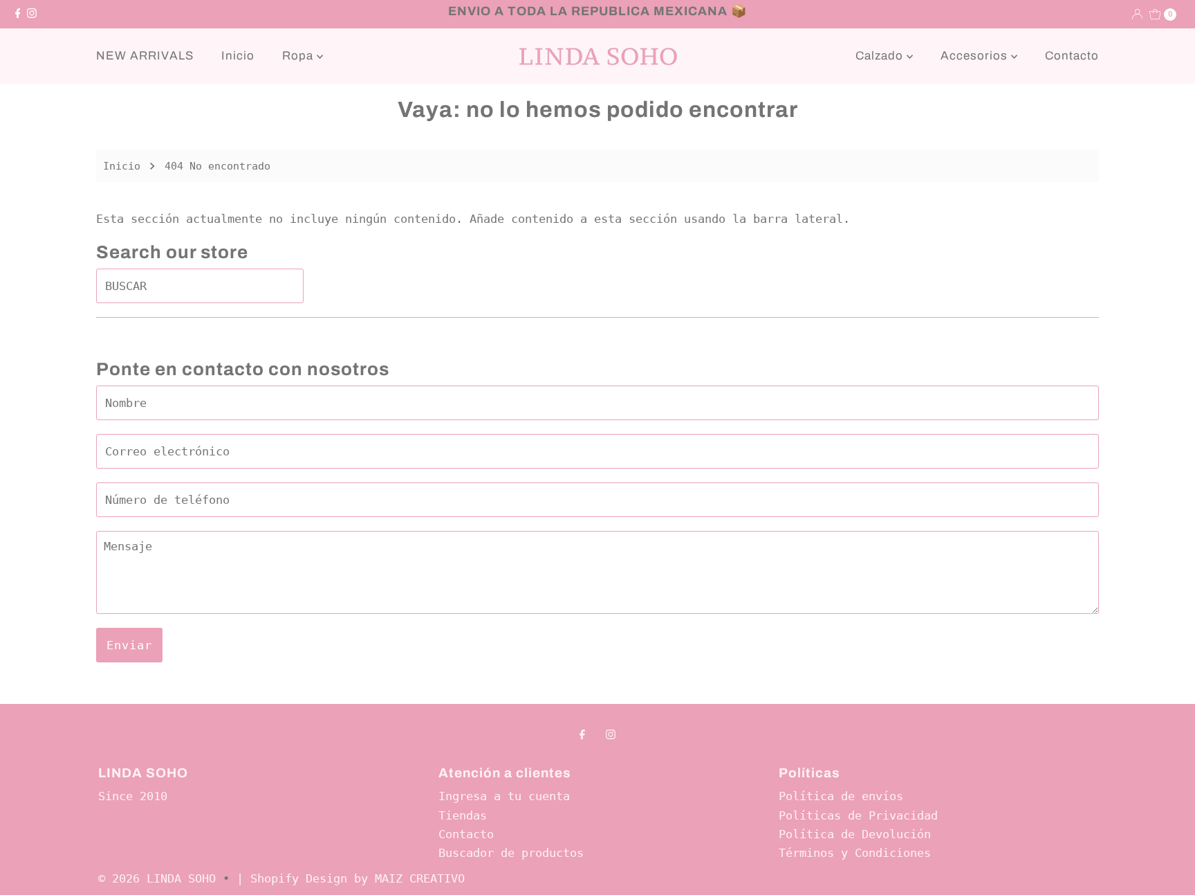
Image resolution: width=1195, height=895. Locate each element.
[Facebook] (18, 14)
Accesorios (976, 55)
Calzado (881, 55)
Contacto (1072, 55)
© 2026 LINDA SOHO (157, 878)
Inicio (237, 55)
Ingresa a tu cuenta (504, 796)
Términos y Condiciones (855, 853)
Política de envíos (841, 796)
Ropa (299, 55)
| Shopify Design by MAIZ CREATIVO (351, 878)
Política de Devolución (855, 834)
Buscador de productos (511, 853)
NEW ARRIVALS (145, 55)
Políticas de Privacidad (858, 815)
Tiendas (462, 815)
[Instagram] (32, 14)
